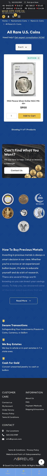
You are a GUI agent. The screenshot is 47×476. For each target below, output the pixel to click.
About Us (30, 398)
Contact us (7, 402)
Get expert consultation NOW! (29, 37)
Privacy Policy (8, 413)
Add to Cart (29, 115)
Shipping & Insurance (35, 409)
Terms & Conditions (10, 417)
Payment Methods (34, 406)
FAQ (27, 402)
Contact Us (16, 170)
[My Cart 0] (14, 16)
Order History (8, 410)
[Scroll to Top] (41, 462)
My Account (7, 406)
